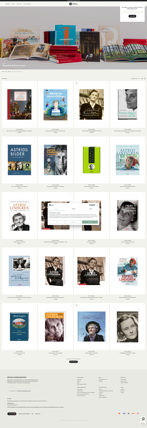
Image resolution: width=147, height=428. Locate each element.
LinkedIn (122, 392)
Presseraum (101, 392)
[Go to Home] (73, 4)
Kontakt (100, 394)
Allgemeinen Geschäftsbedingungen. (24, 390)
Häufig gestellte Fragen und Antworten (106, 390)
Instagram (122, 389)
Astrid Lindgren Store (81, 395)
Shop (6, 71)
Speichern (132, 16)
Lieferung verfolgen (124, 382)
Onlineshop (7, 3)
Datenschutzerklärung (103, 397)
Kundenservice (123, 379)
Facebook (122, 390)
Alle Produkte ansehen (103, 379)
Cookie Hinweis (102, 395)
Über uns (100, 389)
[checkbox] (7, 390)
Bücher (9, 71)
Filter (142, 78)
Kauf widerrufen (124, 380)
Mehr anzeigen (73, 361)
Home (3, 71)
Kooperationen (80, 390)
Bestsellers (101, 380)
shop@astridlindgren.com (12, 404)
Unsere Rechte (80, 389)
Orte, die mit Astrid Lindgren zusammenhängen (86, 392)
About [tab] (90, 208)
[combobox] (132, 12)
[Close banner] (97, 205)
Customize (73, 221)
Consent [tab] (56, 209)
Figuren (13, 3)
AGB (32, 413)
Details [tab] (73, 208)
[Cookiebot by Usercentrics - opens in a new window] (90, 205)
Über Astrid (19, 3)
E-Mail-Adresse (10, 403)
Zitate (78, 382)
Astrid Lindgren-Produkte (81, 384)
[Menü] (145, 417)
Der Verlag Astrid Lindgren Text (83, 394)
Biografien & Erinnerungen (17, 71)
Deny (57, 221)
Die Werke (79, 380)
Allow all (90, 221)
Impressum (37, 413)
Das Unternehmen (27, 3)
